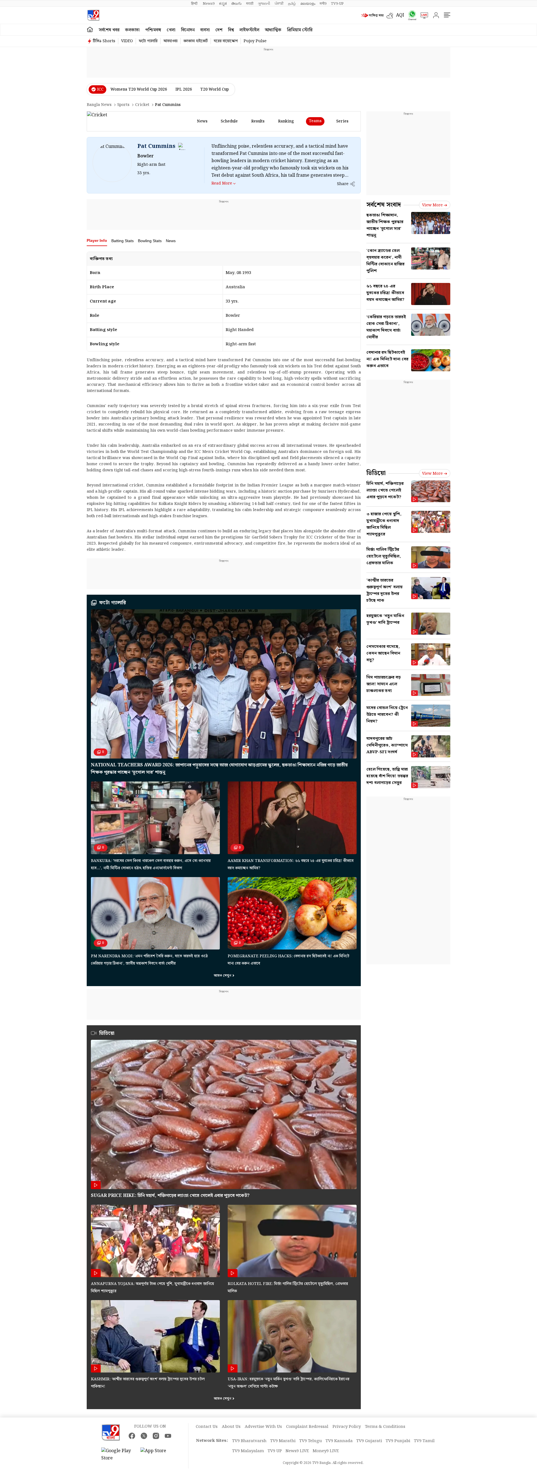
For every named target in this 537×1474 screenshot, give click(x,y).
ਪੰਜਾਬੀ (279, 3)
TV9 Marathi (283, 1441)
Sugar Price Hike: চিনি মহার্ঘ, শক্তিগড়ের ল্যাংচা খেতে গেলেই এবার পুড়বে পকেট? (170, 1195)
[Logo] (93, 15)
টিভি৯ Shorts (104, 41)
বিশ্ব (231, 30)
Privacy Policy (347, 1426)
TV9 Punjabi (398, 1441)
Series (342, 121)
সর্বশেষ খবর (109, 30)
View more (432, 205)
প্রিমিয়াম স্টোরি (299, 30)
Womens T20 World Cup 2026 (138, 89)
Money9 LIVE (326, 1451)
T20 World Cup (214, 89)
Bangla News (99, 105)
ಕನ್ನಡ (223, 3)
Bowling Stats (150, 240)
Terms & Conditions (385, 1426)
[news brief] (372, 15)
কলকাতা (132, 30)
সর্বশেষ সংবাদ (383, 205)
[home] (90, 29)
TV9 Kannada (339, 1441)
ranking (286, 121)
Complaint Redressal (307, 1426)
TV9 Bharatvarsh (249, 1441)
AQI (400, 15)
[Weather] (391, 15)
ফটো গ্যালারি (148, 41)
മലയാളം (307, 3)
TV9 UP (275, 1451)
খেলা (171, 30)
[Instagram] (156, 1436)
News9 (209, 3)
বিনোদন (188, 30)
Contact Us (207, 1426)
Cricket (142, 105)
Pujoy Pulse (255, 41)
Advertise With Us (263, 1426)
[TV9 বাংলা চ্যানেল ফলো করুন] (410, 15)
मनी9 (323, 3)
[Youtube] (168, 1436)
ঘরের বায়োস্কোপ (226, 41)
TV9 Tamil (424, 1441)
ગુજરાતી (264, 3)
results (258, 121)
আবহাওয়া (170, 41)
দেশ (218, 30)
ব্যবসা (205, 30)
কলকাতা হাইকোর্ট (195, 41)
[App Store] (157, 1454)
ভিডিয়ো (106, 1033)
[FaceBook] (132, 1436)
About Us (231, 1426)
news (202, 121)
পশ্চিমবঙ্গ (153, 30)
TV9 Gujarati (369, 1441)
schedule (229, 121)
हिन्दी (194, 3)
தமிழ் (292, 3)
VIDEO (127, 41)
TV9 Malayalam (248, 1451)
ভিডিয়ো (376, 473)
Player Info (97, 240)
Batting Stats (122, 240)
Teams (315, 121)
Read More (221, 183)
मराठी (249, 3)
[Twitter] (144, 1436)
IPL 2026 (183, 89)
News (171, 240)
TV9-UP (337, 3)
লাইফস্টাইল (249, 30)
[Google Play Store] (118, 1454)
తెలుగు (236, 3)
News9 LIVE (297, 1451)
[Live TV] (422, 15)
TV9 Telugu (310, 1441)
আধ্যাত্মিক (273, 30)
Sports (123, 105)
